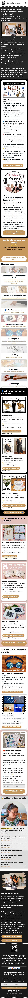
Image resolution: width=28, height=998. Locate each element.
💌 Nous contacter (12, 940)
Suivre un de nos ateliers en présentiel (14, 371)
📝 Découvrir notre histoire (12, 936)
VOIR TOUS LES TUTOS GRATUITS (11, 726)
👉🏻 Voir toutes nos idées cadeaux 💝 (14, 643)
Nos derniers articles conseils (14, 357)
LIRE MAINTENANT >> (6, 834)
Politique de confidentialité (14, 996)
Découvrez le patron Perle (11, 468)
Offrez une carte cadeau (10, 596)
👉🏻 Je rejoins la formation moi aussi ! (14, 258)
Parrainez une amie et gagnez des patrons (14, 386)
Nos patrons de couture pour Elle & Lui (14, 312)
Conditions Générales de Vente (14, 993)
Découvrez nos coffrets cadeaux (13, 635)
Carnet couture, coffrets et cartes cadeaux (14, 326)
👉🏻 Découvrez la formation (13, 165)
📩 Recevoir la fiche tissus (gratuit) (14, 791)
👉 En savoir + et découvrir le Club (14, 233)
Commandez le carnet (9, 556)
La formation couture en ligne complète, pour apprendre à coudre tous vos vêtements (14, 281)
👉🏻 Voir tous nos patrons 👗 (14, 512)
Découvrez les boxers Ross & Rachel (14, 505)
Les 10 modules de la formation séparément (14, 298)
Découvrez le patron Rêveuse (11, 431)
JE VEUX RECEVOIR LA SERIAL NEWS (14, 988)
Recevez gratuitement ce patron (12, 692)
